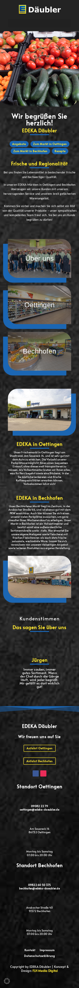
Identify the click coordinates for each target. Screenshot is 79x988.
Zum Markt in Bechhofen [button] (30, 151)
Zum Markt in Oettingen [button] (50, 144)
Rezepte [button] (60, 151)
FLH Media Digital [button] (45, 970)
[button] (40, 9)
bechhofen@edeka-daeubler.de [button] (39, 888)
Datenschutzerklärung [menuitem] (39, 956)
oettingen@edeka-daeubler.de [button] (39, 809)
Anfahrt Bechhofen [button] (39, 761)
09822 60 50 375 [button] (39, 885)
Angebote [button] (19, 144)
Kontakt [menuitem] (30, 950)
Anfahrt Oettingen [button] (40, 748)
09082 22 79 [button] (39, 806)
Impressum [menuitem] (47, 950)
